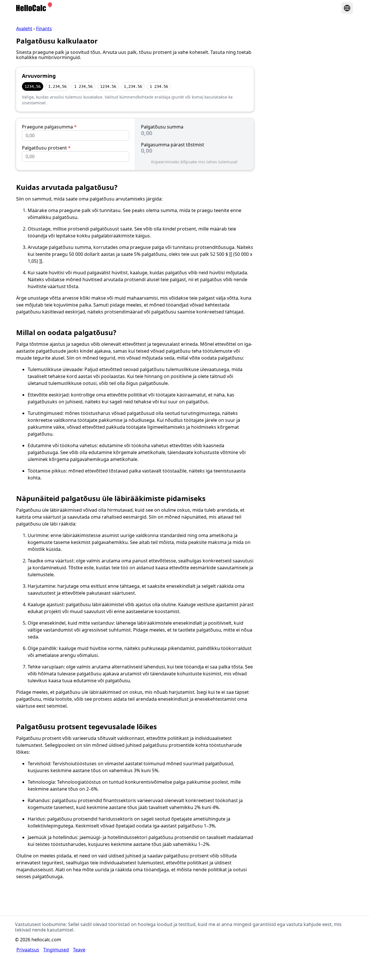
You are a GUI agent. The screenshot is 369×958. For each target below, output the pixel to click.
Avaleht (24, 28)
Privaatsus (27, 949)
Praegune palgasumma (49, 126)
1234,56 (33, 86)
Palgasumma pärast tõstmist (172, 144)
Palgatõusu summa (162, 126)
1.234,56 (57, 86)
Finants (44, 28)
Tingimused (56, 949)
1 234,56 (83, 86)
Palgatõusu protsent (46, 147)
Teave (79, 949)
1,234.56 (133, 86)
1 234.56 (159, 86)
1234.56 (108, 86)
